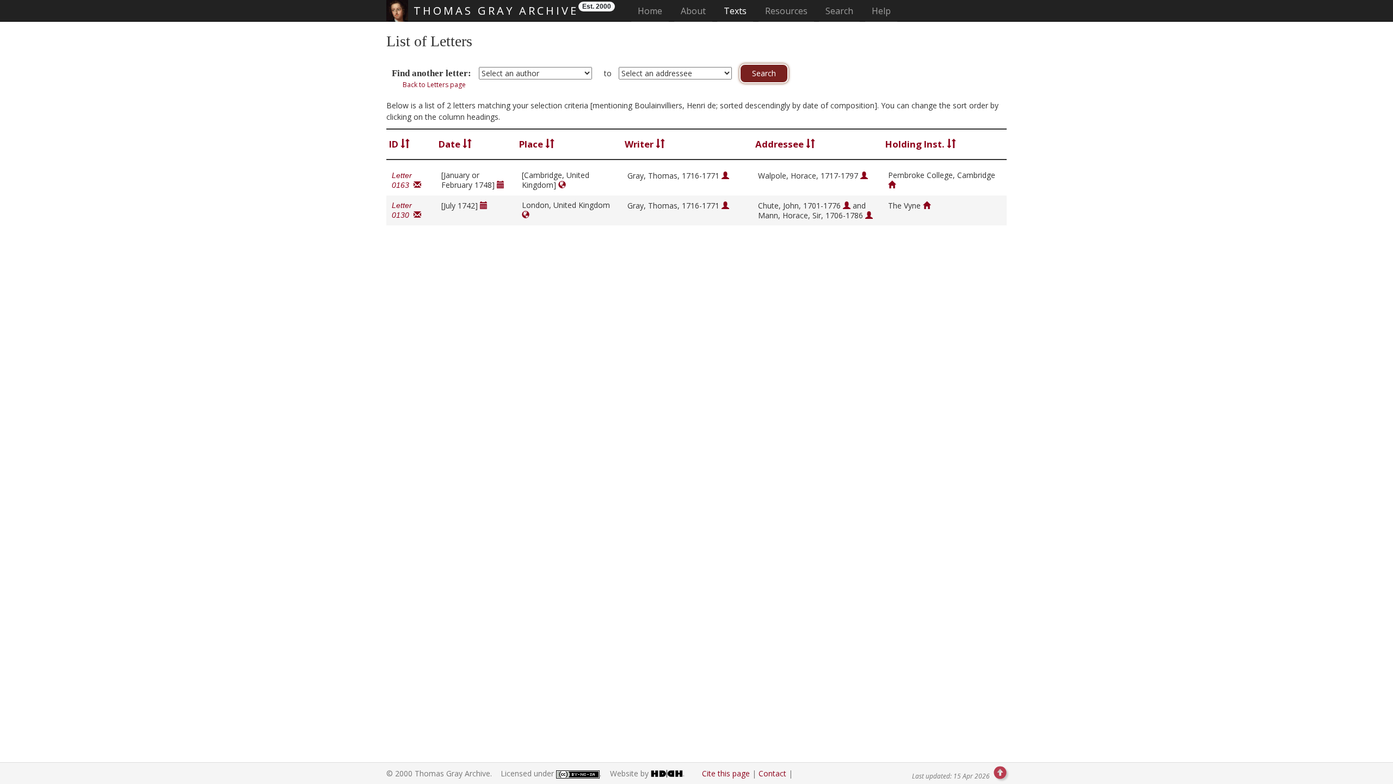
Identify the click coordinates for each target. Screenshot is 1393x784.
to (608, 73)
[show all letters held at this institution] (892, 185)
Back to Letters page (434, 84)
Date (451, 144)
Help (881, 11)
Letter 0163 (403, 180)
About (693, 11)
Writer (640, 144)
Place (532, 144)
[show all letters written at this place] (562, 185)
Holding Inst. (916, 144)
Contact (772, 773)
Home (653, 10)
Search (839, 11)
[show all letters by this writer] (725, 175)
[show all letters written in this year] (500, 185)
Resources (786, 11)
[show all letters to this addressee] (864, 175)
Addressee (780, 144)
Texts (735, 11)
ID (394, 144)
